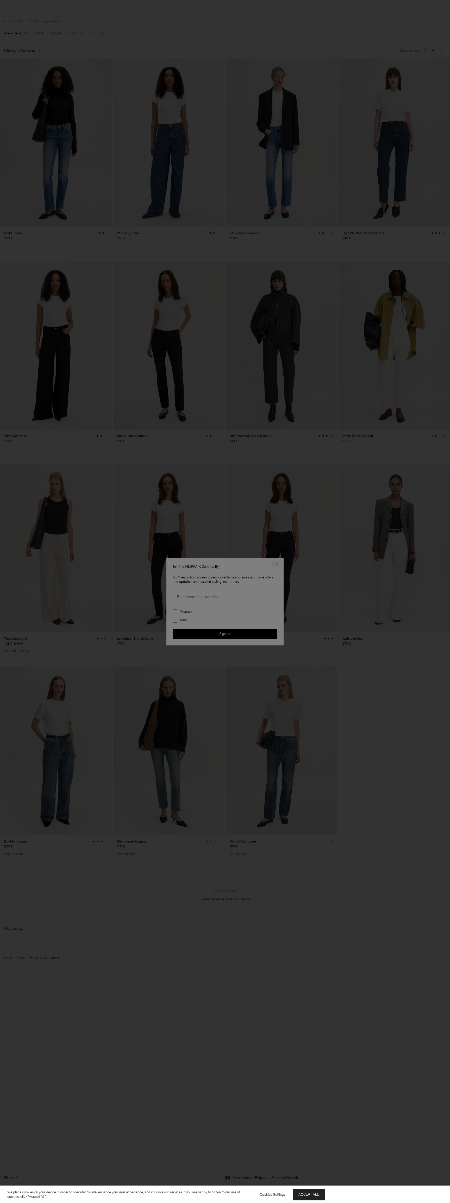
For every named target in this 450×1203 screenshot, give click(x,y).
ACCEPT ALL (308, 1194)
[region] (225, 1194)
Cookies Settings (272, 1194)
